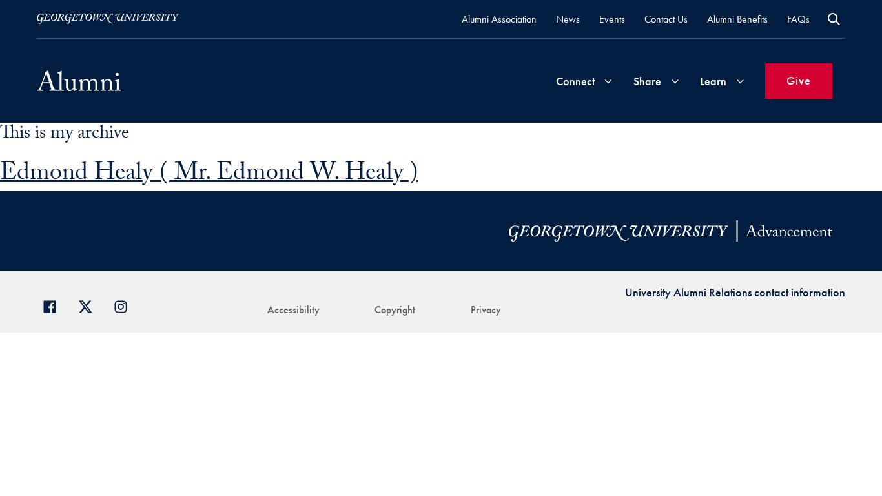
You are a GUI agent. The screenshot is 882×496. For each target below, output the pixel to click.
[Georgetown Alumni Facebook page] (54, 305)
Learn (713, 81)
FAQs (798, 19)
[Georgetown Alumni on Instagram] (125, 305)
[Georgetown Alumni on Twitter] (90, 305)
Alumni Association (499, 19)
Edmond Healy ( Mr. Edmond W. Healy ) (209, 175)
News (568, 19)
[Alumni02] (79, 80)
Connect (575, 81)
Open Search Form (834, 19)
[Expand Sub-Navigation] (608, 81)
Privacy (486, 309)
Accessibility (293, 309)
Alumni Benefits (737, 19)
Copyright (394, 309)
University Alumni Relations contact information (735, 292)
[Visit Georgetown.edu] (108, 19)
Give (798, 80)
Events (612, 19)
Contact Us (666, 19)
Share (647, 81)
